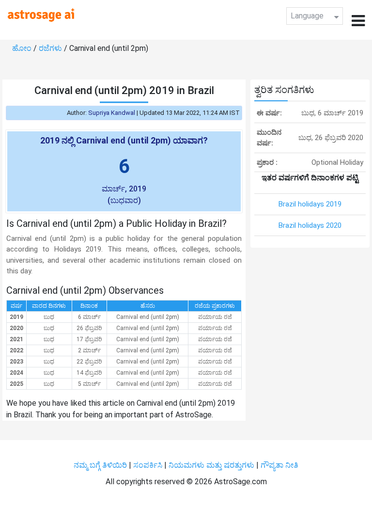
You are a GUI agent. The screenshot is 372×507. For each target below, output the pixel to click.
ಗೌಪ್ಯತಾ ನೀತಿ (279, 465)
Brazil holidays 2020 (310, 225)
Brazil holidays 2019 (310, 204)
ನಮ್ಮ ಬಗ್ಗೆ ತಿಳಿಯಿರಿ (101, 465)
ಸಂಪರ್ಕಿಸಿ (148, 465)
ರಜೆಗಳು (51, 48)
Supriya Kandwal (111, 112)
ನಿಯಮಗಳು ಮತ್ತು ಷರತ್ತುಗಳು (211, 465)
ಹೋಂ (22, 48)
